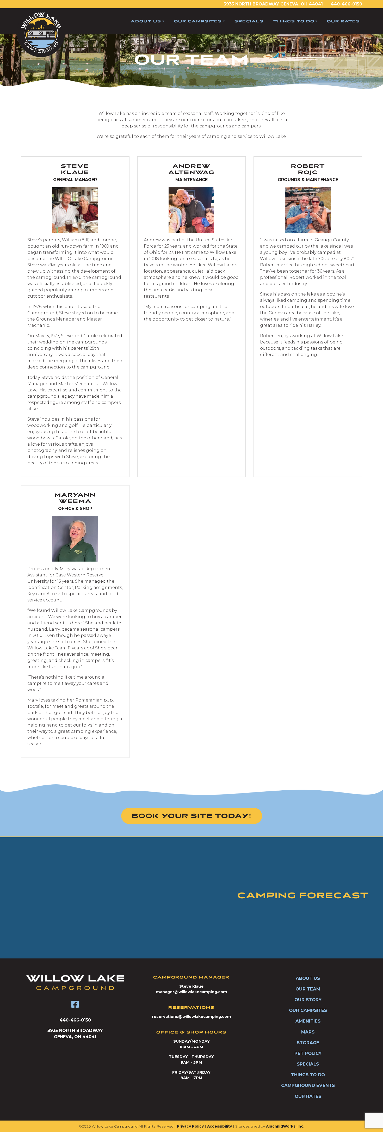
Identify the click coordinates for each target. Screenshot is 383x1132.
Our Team (307, 989)
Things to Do (293, 21)
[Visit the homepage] (75, 982)
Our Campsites (198, 21)
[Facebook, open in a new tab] (75, 1004)
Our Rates (343, 21)
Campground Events (308, 1085)
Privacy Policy (190, 1126)
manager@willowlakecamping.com (191, 991)
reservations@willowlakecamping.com (191, 1016)
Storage (308, 1042)
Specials (249, 21)
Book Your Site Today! (191, 816)
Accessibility (219, 1126)
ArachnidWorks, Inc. (285, 1126)
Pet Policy (308, 1053)
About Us (146, 21)
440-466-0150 (346, 4)
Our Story (308, 999)
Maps (307, 1032)
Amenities (307, 1021)
